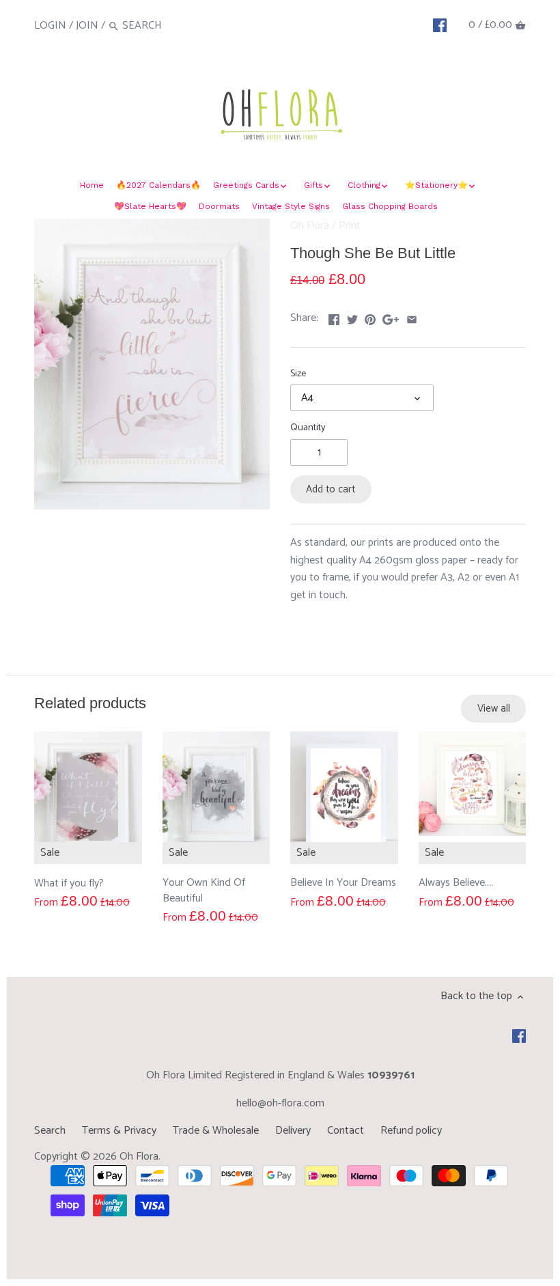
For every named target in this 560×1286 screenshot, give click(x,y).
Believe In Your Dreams (343, 883)
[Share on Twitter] (352, 316)
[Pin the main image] (370, 316)
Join (87, 25)
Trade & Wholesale (216, 1130)
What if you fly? (69, 883)
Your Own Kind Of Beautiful (204, 890)
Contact (345, 1130)
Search (50, 1130)
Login (50, 25)
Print (350, 225)
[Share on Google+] (390, 316)
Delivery (293, 1130)
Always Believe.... (456, 883)
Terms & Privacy (119, 1130)
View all (493, 708)
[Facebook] (440, 25)
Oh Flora (309, 225)
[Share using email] (411, 316)
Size (298, 374)
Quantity (308, 428)
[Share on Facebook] (333, 316)
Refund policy (411, 1130)
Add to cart (330, 489)
